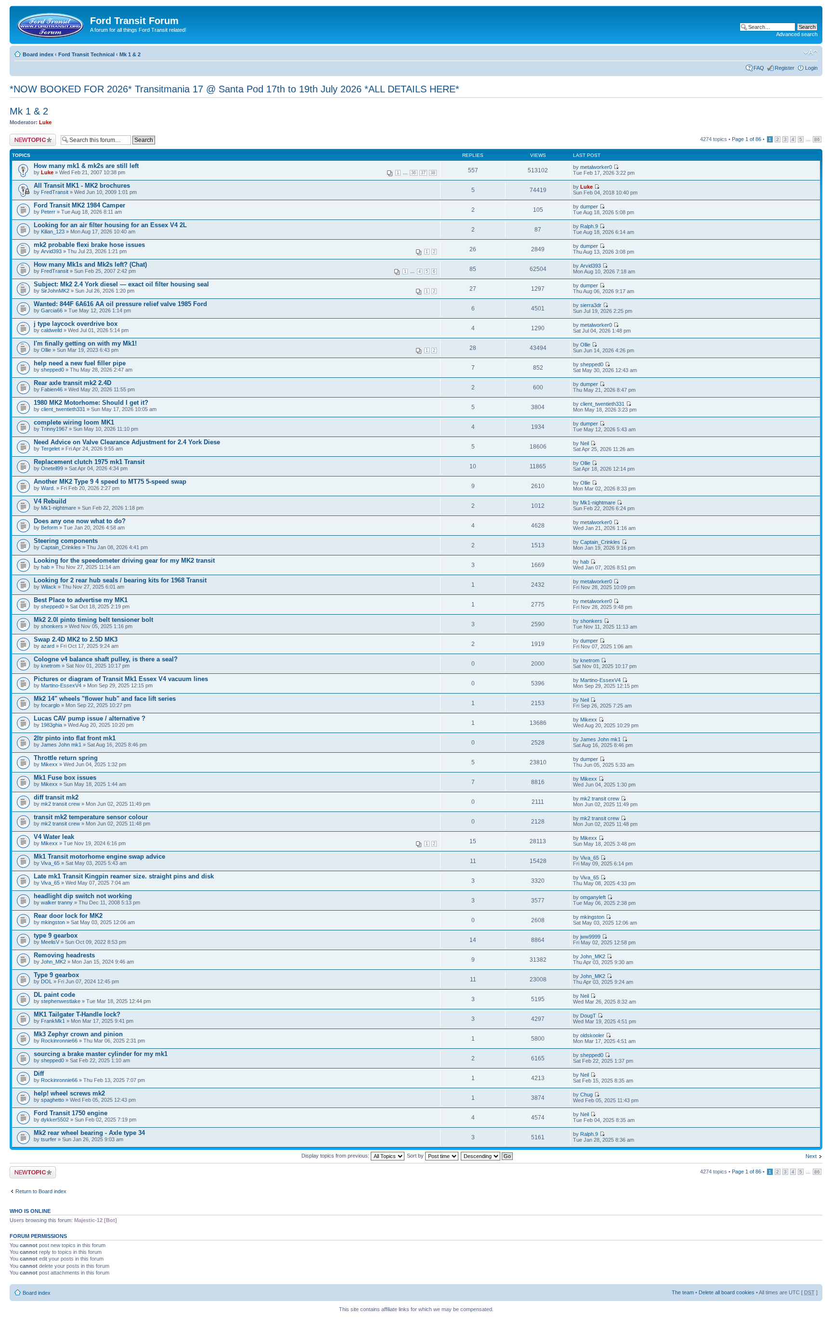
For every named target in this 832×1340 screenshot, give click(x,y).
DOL (46, 981)
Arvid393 (51, 251)
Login (811, 68)
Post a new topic (29, 137)
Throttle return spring (66, 757)
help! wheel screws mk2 (69, 1093)
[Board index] (51, 23)
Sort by (416, 1156)
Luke (45, 122)
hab (45, 567)
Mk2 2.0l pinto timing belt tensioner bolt (93, 619)
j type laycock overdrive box (75, 323)
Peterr (48, 212)
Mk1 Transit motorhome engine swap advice (99, 856)
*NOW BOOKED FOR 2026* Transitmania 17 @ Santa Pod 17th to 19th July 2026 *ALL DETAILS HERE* (234, 89)
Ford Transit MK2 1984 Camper (79, 205)
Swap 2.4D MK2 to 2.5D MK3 (75, 639)
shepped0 (52, 370)
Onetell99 (52, 468)
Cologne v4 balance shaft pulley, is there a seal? (106, 659)
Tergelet (50, 448)
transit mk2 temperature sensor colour (91, 817)
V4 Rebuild (50, 501)
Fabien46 (52, 389)
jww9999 (590, 937)
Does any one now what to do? (80, 521)
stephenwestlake (60, 1001)
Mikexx (588, 719)
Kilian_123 (53, 231)
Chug (586, 1094)
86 (817, 139)
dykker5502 (55, 1119)
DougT (588, 1015)
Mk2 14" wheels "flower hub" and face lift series (105, 698)
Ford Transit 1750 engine (70, 1113)
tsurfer (48, 1139)
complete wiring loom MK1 (74, 422)
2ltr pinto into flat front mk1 (75, 738)
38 (432, 172)
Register (784, 68)
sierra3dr (590, 305)
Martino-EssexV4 (61, 685)
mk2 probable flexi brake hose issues (89, 244)
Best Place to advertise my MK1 (81, 600)
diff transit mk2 (56, 797)
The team (683, 1292)
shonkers (52, 626)
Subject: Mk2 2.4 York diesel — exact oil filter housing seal (121, 284)
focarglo (50, 705)
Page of (746, 139)
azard (47, 646)
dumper (589, 206)
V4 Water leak (54, 836)
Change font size (811, 52)
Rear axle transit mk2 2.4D (72, 383)
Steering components (66, 540)
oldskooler (592, 1035)
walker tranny (57, 902)
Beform (49, 527)
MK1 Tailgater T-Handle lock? (77, 1014)
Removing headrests (64, 955)
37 (423, 172)
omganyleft (593, 897)
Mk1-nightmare (58, 508)
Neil (584, 443)
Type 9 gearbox (56, 975)
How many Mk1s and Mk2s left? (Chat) (90, 264)
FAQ (759, 68)
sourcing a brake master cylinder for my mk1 (101, 1053)
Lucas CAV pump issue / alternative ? (89, 718)
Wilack (48, 587)
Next (811, 1156)
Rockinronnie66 (59, 1041)
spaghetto (52, 1100)
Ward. (48, 488)
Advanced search (797, 34)
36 (413, 172)
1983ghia (51, 725)
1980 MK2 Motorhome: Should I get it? (91, 402)
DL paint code (54, 994)
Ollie (46, 350)
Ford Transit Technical (86, 54)
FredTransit (54, 192)
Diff (39, 1073)
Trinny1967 (54, 429)
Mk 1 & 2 (130, 54)
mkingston (53, 922)
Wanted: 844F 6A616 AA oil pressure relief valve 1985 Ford (120, 304)
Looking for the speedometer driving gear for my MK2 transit (124, 560)
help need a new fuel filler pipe (80, 363)
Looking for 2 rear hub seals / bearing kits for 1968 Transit (120, 580)
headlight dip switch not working (83, 896)
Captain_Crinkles (61, 547)
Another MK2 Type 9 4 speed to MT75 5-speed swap (110, 481)
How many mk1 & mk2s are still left (86, 165)
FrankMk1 (53, 1021)
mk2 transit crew (60, 804)
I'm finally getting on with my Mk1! (85, 343)
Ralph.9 (589, 226)
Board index (38, 54)
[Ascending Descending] (487, 1156)
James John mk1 (61, 744)
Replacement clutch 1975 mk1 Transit (89, 461)
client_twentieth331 (63, 409)
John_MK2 (53, 962)
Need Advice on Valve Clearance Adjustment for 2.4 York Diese (127, 442)
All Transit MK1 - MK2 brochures (82, 185)
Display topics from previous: (336, 1156)
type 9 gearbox (56, 935)
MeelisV (50, 942)
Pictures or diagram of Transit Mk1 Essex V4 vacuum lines (121, 679)
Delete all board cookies (726, 1292)
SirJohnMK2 (55, 291)
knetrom (50, 666)
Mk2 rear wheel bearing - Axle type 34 (89, 1132)
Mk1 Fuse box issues (65, 777)
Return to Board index (40, 1191)
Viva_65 (50, 863)
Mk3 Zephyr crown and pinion (78, 1034)
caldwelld (51, 330)
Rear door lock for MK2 (68, 915)
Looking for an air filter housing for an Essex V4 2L (110, 225)
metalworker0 (596, 167)
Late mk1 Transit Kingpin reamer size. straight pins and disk (124, 876)
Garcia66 (52, 310)
